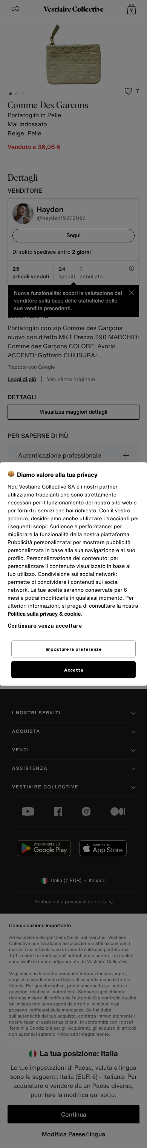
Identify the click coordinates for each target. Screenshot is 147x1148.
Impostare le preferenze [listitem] (74, 649)
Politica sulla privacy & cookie (44, 614)
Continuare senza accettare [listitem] (45, 626)
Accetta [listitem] (73, 670)
